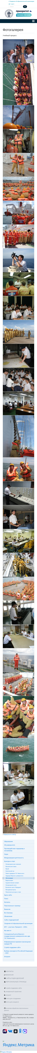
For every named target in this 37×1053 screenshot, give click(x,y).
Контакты (7, 902)
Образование (8, 841)
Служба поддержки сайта (12, 947)
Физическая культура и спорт (13, 892)
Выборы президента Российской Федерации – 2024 (18, 952)
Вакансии (7, 909)
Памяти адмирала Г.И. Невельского (15, 873)
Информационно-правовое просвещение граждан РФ (17, 943)
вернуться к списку (10, 834)
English (12, 4)
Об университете (9, 845)
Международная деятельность (14, 858)
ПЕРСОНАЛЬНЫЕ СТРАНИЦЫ (16, 982)
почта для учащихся (12, 1002)
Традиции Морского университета (14, 875)
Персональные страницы (12, 905)
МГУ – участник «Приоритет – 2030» (15, 927)
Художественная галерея (12, 882)
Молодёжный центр (11, 889)
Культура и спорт (9, 861)
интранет (8, 995)
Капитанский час (10, 871)
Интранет (7, 956)
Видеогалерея (9, 880)
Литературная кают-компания (13, 864)
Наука (6, 854)
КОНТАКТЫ (9, 971)
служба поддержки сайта (14, 988)
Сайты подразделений (11, 920)
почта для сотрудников (13, 998)
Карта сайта (8, 895)
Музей (7, 869)
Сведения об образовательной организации (18, 923)
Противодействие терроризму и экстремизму (14, 849)
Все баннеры (8, 913)
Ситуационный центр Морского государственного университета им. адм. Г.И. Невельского (17, 936)
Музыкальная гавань (11, 866)
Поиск (6, 898)
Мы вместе (7, 930)
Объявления (8, 916)
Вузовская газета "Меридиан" (13, 887)
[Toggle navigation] (33, 21)
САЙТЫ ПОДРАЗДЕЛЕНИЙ (15, 978)
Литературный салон (11, 885)
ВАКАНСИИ (10, 975)
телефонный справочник (13, 991)
